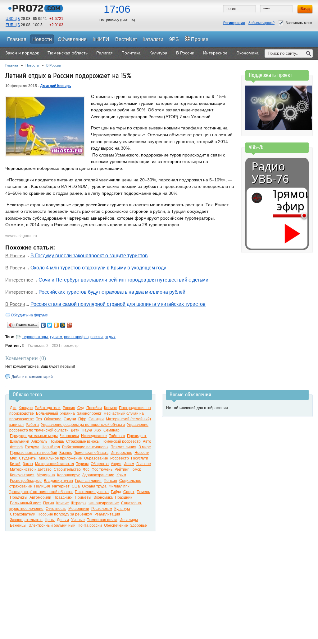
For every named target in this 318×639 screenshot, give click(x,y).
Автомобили (40, 497)
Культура (122, 508)
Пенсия (110, 480)
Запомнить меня (299, 23)
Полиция (42, 486)
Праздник (123, 497)
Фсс (86, 469)
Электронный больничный (52, 525)
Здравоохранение (98, 475)
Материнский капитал (54, 464)
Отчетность (56, 508)
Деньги (63, 520)
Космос (110, 408)
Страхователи (22, 514)
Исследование (94, 436)
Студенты (28, 458)
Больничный (47, 413)
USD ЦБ (13, 18)
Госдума (32, 447)
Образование (96, 458)
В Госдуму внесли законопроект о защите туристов (89, 255)
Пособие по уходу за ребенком (65, 514)
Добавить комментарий (32, 377)
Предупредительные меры (34, 436)
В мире (145, 447)
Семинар (111, 430)
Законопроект (89, 413)
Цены (50, 520)
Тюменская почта (102, 520)
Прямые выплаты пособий (33, 452)
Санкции (96, 419)
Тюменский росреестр (121, 441)
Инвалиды (129, 520)
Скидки (70, 419)
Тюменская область (91, 452)
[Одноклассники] (56, 325)
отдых (110, 337)
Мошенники (78, 508)
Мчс (13, 458)
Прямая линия (123, 447)
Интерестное (19, 279)
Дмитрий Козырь (55, 86)
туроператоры (35, 337)
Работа (32, 424)
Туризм (82, 464)
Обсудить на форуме (29, 315)
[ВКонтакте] (43, 325)
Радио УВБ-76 (270, 172)
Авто (147, 441)
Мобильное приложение (60, 458)
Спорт (128, 492)
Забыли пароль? (261, 23)
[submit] (309, 53)
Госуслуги (139, 458)
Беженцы (18, 525)
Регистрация (234, 23)
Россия (69, 408)
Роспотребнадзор (26, 480)
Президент (137, 436)
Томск (136, 469)
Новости (32, 65)
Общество (100, 464)
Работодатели (48, 408)
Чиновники (69, 436)
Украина (67, 413)
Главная (11, 65)
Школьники (19, 441)
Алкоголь (39, 441)
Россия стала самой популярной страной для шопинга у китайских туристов (118, 304)
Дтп (13, 408)
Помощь (56, 441)
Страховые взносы (83, 441)
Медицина (46, 475)
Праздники (63, 497)
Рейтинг (122, 469)
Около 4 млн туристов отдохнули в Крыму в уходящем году (98, 267)
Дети (75, 430)
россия (96, 337)
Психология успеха (92, 492)
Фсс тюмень (102, 469)
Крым (121, 475)
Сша (76, 486)
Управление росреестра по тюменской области (83, 424)
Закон (28, 464)
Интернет (61, 486)
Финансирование (104, 503)
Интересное (121, 452)
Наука (87, 430)
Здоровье (138, 525)
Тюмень (143, 492)
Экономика (103, 497)
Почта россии (90, 525)
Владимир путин (58, 480)
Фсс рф (16, 447)
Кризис (62, 503)
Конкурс (26, 408)
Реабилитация (107, 514)
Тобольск (117, 436)
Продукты (18, 497)
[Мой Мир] (63, 325)
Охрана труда (94, 486)
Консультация (22, 475)
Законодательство (26, 520)
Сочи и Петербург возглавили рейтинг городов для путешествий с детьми (123, 279)
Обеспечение (116, 525)
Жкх (97, 430)
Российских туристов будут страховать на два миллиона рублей (112, 292)
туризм (56, 337)
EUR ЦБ (13, 25)
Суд (80, 408)
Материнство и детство (31, 469)
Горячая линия (88, 480)
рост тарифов (76, 337)
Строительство (67, 469)
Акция (116, 464)
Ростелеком (101, 508)
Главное (143, 464)
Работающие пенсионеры (85, 447)
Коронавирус (68, 475)
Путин (48, 503)
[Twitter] (50, 325)
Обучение (52, 419)
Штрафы (78, 503)
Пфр (82, 419)
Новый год (51, 447)
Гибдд (116, 492)
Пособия (94, 408)
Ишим (129, 464)
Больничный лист (25, 503)
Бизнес (65, 452)
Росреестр (119, 458)
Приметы (83, 497)
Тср (39, 419)
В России (53, 65)
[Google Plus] (69, 325)
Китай (15, 464)
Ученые (78, 520)
